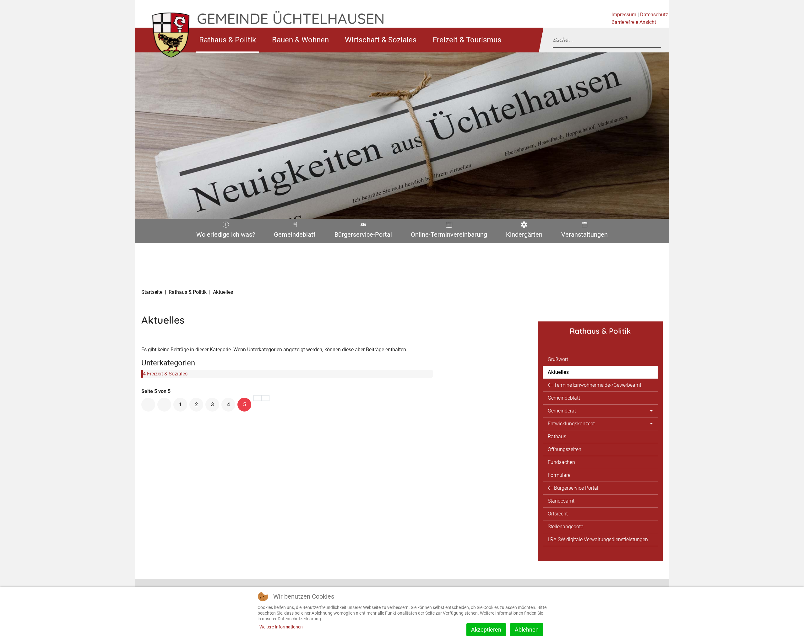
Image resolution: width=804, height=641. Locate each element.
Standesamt (561, 501)
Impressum (623, 15)
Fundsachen (561, 462)
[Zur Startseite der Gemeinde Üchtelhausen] (166, 40)
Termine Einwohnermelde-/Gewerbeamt (597, 385)
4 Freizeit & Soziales (165, 374)
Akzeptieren (486, 629)
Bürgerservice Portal (576, 488)
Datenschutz (654, 15)
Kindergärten (523, 236)
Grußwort (558, 359)
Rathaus (557, 436)
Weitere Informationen (281, 626)
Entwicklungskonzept (571, 424)
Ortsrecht (558, 514)
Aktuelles (558, 372)
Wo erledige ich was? (223, 236)
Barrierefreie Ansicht (633, 22)
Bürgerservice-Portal (361, 236)
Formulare (559, 475)
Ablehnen (527, 629)
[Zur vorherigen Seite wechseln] (164, 405)
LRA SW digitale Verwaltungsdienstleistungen (598, 539)
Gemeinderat (562, 411)
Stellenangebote (565, 527)
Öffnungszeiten (564, 449)
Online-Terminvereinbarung (446, 236)
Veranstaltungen (583, 236)
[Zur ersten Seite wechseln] (148, 405)
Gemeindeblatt (294, 236)
